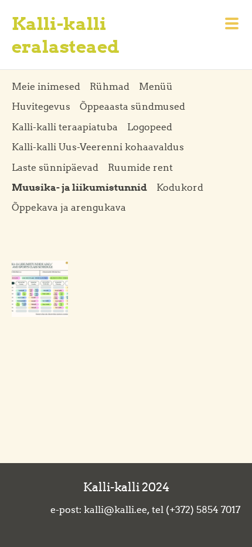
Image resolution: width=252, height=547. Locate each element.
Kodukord (179, 187)
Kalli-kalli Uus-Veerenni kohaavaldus (98, 147)
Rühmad (110, 86)
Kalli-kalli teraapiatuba (65, 127)
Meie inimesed (46, 86)
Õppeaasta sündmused (132, 106)
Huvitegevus (41, 106)
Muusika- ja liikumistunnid (79, 187)
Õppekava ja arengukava (69, 207)
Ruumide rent (140, 167)
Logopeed (149, 127)
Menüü (156, 86)
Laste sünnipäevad (55, 167)
